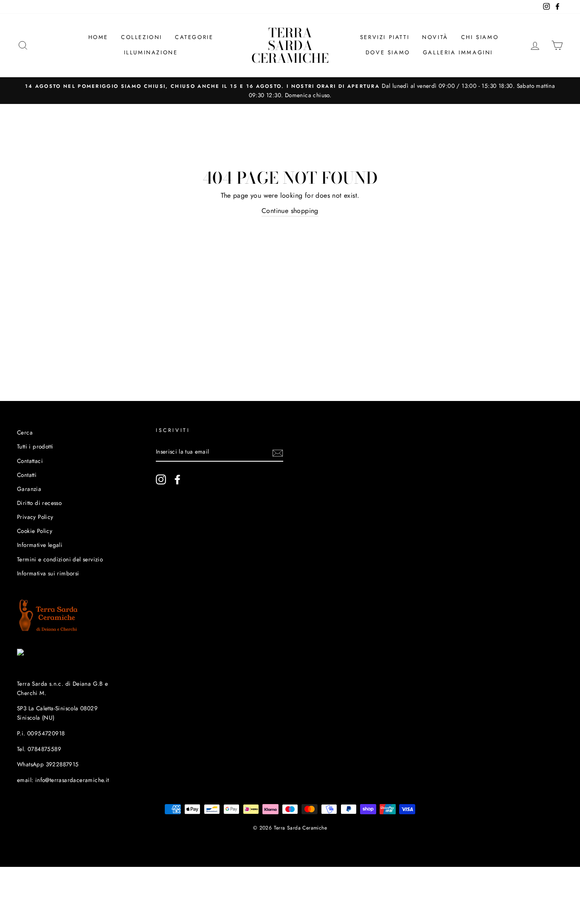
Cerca (25, 432)
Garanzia (29, 489)
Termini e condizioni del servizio (60, 559)
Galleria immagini (458, 52)
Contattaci (30, 461)
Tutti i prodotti (35, 446)
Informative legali (39, 545)
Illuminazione (151, 52)
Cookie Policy (34, 531)
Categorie (194, 37)
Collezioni (141, 37)
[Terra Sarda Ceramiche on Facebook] (177, 479)
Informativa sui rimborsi (48, 573)
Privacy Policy (35, 517)
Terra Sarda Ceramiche (290, 45)
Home (98, 37)
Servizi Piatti (384, 37)
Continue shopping (290, 211)
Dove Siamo (388, 52)
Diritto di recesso (39, 503)
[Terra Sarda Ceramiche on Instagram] (161, 479)
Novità (435, 37)
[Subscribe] (277, 452)
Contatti (27, 475)
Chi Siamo (479, 37)
